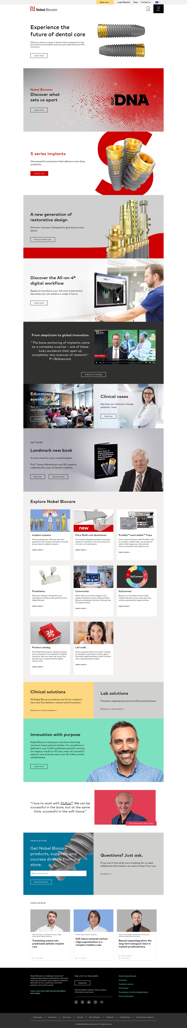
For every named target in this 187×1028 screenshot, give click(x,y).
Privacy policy (37, 1017)
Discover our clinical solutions (43, 710)
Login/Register (123, 2)
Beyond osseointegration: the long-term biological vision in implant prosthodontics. (135, 943)
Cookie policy (52, 1017)
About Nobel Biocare (127, 976)
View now (108, 416)
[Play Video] (96, 362)
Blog (136, 2)
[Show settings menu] (150, 362)
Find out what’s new (42, 239)
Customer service (126, 984)
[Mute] (146, 362)
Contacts (123, 980)
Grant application (126, 996)
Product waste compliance (145, 1017)
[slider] (123, 362)
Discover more (58, 477)
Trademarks (110, 1017)
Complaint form (125, 1017)
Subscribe (82, 983)
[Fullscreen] (154, 362)
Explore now (39, 173)
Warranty (80, 1017)
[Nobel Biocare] (40, 8)
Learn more (39, 56)
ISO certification (94, 1017)
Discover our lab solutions (111, 709)
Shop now (104, 2)
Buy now (37, 477)
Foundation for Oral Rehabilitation (133, 992)
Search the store (41, 882)
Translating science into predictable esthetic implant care (48, 943)
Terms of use (67, 1017)
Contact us (146, 2)
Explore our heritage (93, 374)
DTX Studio (123, 988)
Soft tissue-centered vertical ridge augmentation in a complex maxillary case (91, 941)
